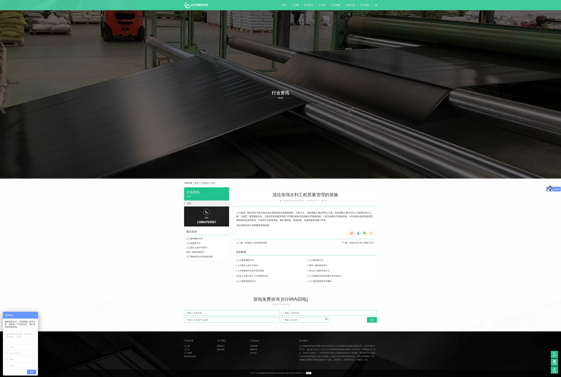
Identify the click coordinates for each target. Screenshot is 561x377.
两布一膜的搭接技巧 (318, 265)
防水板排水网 (189, 356)
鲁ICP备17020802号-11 (295, 373)
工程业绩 (253, 346)
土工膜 (295, 5)
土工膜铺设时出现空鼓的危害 (250, 270)
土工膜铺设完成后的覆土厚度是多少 (325, 276)
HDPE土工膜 (354, 212)
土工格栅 (335, 5)
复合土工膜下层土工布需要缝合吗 (252, 276)
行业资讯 (205, 183)
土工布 (322, 5)
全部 (189, 203)
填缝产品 (350, 5)
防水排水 (308, 5)
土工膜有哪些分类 (245, 260)
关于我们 (364, 5)
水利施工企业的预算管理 (256, 243)
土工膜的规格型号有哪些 (320, 281)
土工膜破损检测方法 (246, 281)
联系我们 (221, 346)
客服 (554, 364)
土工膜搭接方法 (316, 260)
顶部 (554, 371)
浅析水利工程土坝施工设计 (361, 243)
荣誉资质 (221, 349)
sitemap (253, 353)
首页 (284, 5)
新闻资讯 (253, 349)
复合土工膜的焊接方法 (319, 270)
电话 (554, 356)
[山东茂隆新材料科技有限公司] (196, 5)
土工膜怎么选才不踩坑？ (248, 265)
